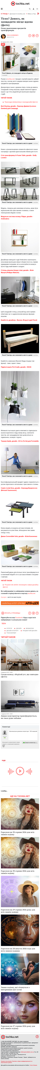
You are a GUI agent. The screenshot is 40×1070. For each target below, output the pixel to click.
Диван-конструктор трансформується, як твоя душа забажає (19, 717)
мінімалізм (30, 628)
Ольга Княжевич (12, 35)
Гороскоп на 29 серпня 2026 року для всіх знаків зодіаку (18, 910)
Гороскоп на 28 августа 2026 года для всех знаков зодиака (18, 949)
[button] (33, 8)
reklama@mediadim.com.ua (27, 1052)
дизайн (19, 628)
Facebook (18, 617)
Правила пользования (6, 1061)
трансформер (11, 633)
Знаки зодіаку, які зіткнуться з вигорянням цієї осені (15, 988)
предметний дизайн (30, 630)
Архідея (3, 597)
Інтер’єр (9, 628)
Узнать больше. (33, 1065)
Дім (3, 44)
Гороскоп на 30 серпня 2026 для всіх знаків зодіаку (17, 833)
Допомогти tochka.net (17, 14)
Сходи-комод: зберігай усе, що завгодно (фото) (19, 675)
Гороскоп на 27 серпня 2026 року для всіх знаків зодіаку (18, 1027)
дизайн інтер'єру (12, 630)
